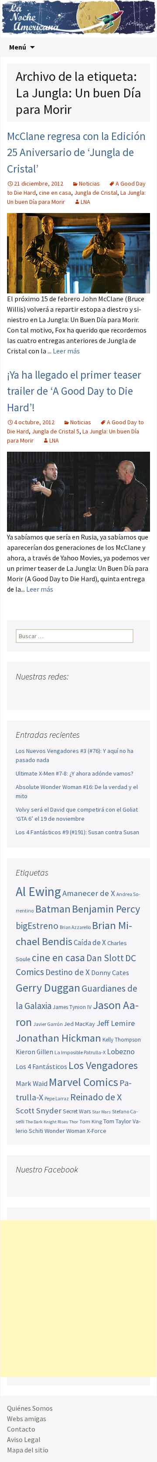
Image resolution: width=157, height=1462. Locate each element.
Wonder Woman (64, 1131)
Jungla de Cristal (95, 192)
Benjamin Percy (106, 909)
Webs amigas (26, 1418)
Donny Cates (110, 972)
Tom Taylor (117, 1121)
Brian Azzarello (75, 927)
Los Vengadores (103, 1065)
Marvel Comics (83, 1082)
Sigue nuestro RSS (106, 693)
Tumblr (89, 693)
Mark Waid (32, 1083)
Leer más (66, 350)
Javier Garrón (48, 1024)
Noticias (89, 183)
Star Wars (101, 1112)
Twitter (40, 693)
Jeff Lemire (115, 1023)
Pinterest (73, 693)
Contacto (21, 1429)
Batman (53, 909)
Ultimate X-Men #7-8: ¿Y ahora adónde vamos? (74, 773)
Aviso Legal (24, 1439)
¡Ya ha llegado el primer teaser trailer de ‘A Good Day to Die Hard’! (74, 391)
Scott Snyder (38, 1111)
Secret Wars (77, 1111)
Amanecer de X (88, 893)
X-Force (96, 1131)
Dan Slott (105, 958)
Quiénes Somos (30, 1408)
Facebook (23, 693)
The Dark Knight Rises (47, 1122)
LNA (85, 202)
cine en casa (55, 192)
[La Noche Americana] (78, 18)
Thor (73, 1122)
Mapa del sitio (27, 1449)
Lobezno (121, 1051)
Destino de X (67, 972)
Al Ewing (38, 891)
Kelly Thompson (121, 1039)
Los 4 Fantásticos (41, 1066)
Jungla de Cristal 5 (55, 431)
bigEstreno (37, 926)
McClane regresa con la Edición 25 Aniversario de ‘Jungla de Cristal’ (76, 152)
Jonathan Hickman (58, 1038)
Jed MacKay (79, 1024)
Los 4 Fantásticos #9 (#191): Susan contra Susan (77, 832)
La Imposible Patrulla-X (80, 1052)
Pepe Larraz (56, 1099)
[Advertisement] (78, 1298)
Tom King (90, 1121)
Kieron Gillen (34, 1052)
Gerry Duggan (48, 988)
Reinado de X (96, 1097)
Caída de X (90, 942)
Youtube (56, 693)
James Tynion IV (72, 1007)
